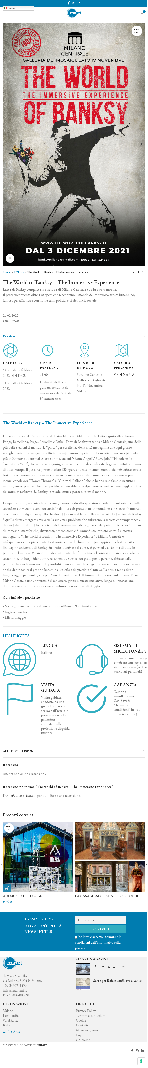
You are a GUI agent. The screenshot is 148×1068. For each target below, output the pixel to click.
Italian (11, 8)
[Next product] (142, 272)
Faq (78, 1035)
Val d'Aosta (10, 1020)
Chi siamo (83, 1040)
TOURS (19, 272)
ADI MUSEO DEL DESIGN (23, 896)
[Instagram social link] (73, 3)
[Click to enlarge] (10, 258)
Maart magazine (87, 1030)
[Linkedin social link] (79, 3)
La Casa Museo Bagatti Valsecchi (106, 896)
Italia (6, 1025)
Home (7, 272)
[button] (7, 144)
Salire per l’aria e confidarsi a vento (117, 980)
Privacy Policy (86, 1010)
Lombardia (11, 1015)
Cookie (81, 1020)
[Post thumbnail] (83, 969)
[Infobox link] (129, 360)
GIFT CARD (11, 1032)
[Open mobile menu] (5, 13)
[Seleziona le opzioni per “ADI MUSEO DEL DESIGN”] (7, 888)
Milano (8, 1010)
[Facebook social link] (68, 3)
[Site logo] (74, 12)
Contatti (82, 1025)
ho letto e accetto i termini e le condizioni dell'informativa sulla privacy (98, 942)
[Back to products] (138, 272)
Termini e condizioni (90, 1015)
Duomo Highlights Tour (110, 966)
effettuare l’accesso (23, 795)
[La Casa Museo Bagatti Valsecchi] (110, 857)
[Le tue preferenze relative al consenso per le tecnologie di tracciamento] (141, 1061)
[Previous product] (133, 272)
